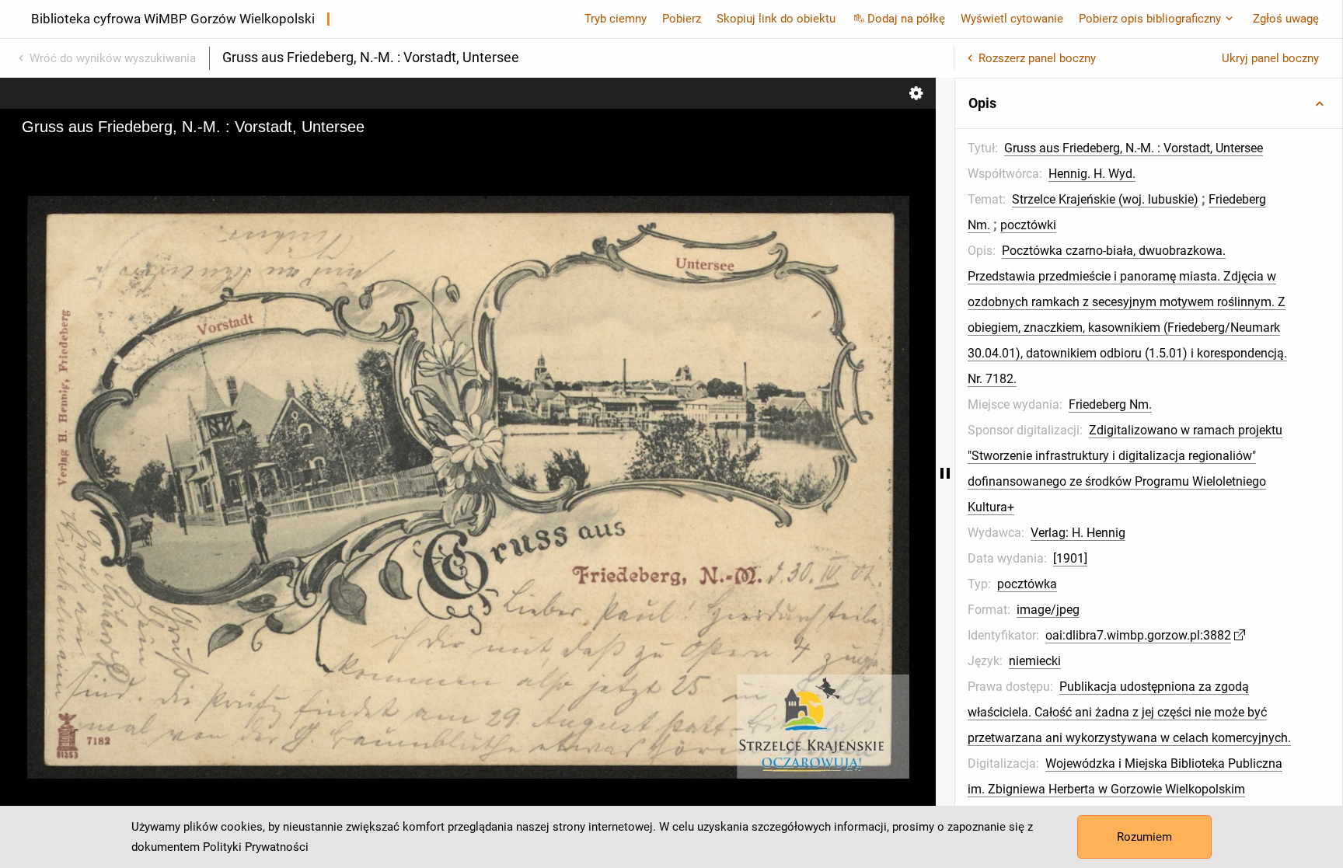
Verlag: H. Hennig (1078, 532)
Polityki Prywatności (256, 847)
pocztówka (1027, 584)
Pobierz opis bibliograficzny (1150, 19)
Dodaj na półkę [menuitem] (906, 19)
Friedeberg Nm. (1110, 404)
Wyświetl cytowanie (1012, 19)
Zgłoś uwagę (1286, 19)
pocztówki (1028, 225)
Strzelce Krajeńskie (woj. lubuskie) (1105, 199)
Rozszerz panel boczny (1037, 58)
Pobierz (681, 19)
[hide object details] (945, 473)
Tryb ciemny (615, 19)
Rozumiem (1144, 837)
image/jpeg (1048, 609)
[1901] (1070, 558)
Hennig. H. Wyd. (1091, 173)
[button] (1148, 103)
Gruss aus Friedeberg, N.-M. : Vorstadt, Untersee (1133, 148)
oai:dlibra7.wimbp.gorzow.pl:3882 (1138, 635)
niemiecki (1035, 661)
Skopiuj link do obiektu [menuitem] (776, 19)
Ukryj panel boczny (1270, 58)
